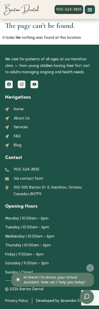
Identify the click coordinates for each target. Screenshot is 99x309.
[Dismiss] (90, 268)
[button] (90, 9)
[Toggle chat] (87, 297)
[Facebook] (9, 84)
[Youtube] (34, 84)
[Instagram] (21, 84)
